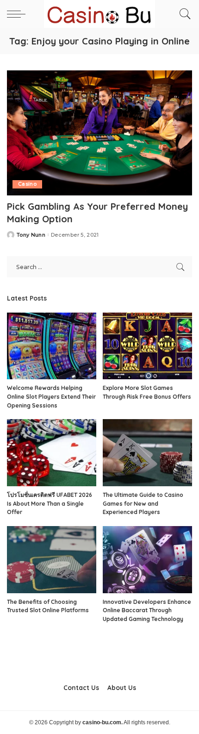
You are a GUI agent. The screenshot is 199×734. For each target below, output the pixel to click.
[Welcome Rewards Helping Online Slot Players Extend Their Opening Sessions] (51, 346)
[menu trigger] (18, 14)
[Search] (183, 14)
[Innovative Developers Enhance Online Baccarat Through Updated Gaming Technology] (147, 559)
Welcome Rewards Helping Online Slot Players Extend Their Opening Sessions (51, 396)
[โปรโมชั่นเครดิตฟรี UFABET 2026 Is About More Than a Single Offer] (51, 452)
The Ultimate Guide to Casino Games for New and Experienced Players (143, 503)
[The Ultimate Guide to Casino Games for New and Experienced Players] (147, 452)
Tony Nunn (31, 235)
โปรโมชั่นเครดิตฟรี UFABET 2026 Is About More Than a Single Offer (49, 503)
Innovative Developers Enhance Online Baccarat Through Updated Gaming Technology (147, 610)
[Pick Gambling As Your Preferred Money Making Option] (99, 132)
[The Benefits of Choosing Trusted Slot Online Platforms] (51, 559)
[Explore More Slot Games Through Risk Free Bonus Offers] (147, 346)
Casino (27, 184)
